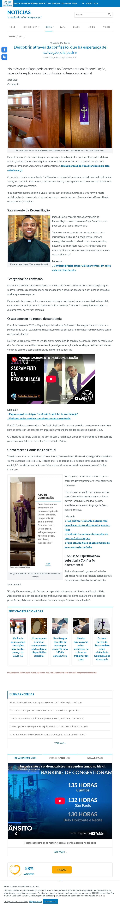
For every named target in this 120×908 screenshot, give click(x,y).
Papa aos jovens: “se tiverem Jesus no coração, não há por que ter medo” (48, 734)
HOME (12, 27)
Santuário (56, 3)
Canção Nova (30, 27)
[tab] (24, 757)
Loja (96, 3)
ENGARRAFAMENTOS (25, 758)
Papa (62, 27)
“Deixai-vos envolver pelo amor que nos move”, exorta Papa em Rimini (46, 718)
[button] (4, 49)
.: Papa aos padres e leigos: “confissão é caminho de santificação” (42, 414)
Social (74, 3)
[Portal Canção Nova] (7, 3)
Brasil (76, 27)
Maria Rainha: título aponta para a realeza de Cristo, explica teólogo (46, 702)
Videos (106, 27)
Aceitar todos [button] (50, 901)
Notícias (12, 36)
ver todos (60, 852)
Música (42, 3)
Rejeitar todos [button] (35, 901)
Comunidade (66, 3)
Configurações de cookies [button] (16, 901)
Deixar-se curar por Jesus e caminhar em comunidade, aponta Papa (45, 710)
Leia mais (100, 895)
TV (83, 3)
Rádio (89, 3)
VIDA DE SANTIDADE (60, 758)
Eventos (17, 3)
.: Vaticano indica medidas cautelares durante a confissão (39, 418)
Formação (25, 3)
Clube (48, 3)
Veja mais (60, 743)
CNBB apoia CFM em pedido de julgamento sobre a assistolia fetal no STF (49, 726)
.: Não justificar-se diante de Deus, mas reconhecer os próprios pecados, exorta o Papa (87, 525)
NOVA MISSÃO (95, 758)
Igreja (49, 27)
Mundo (91, 27)
